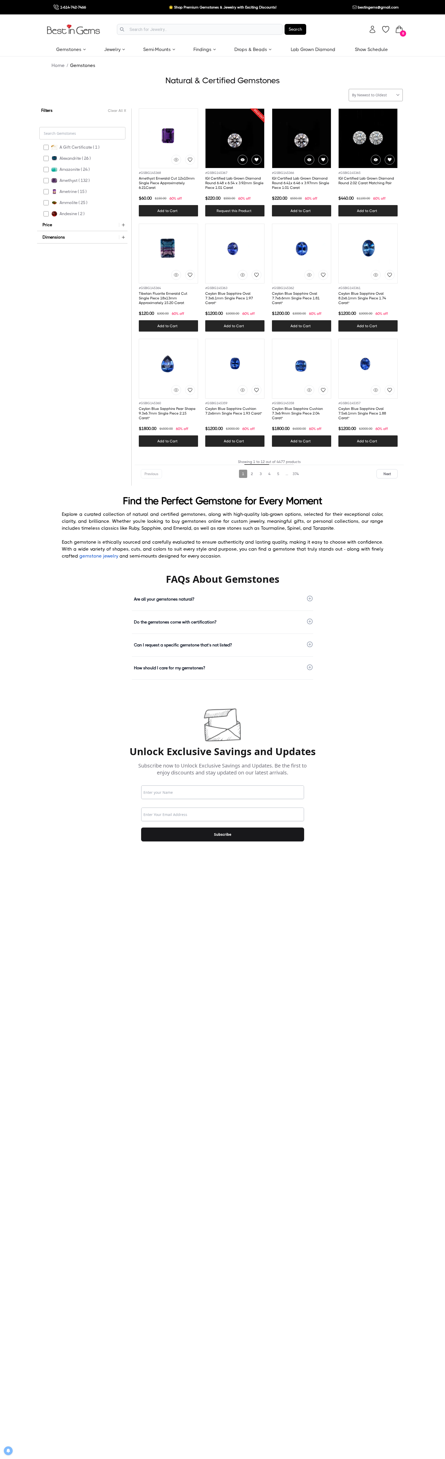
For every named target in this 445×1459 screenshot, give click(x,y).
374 (296, 474)
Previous (151, 474)
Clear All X (117, 110)
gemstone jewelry (98, 556)
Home (58, 65)
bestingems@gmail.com (378, 7)
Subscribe (222, 834)
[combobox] (199, 29)
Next (387, 474)
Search (295, 29)
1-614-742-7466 (73, 7)
